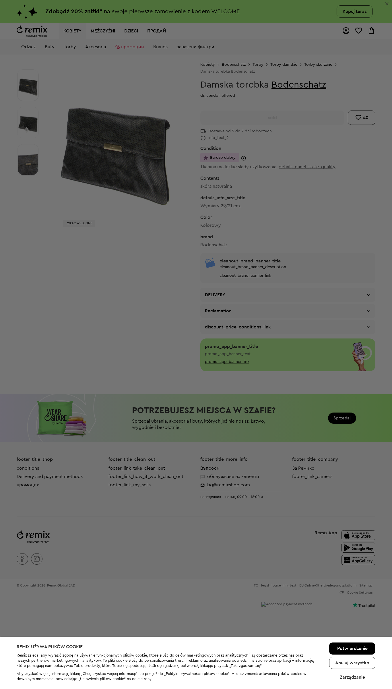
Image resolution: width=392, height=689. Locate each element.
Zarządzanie (352, 677)
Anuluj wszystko (352, 663)
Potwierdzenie (352, 648)
